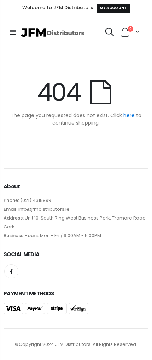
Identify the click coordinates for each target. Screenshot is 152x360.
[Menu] (13, 32)
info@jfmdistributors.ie (43, 209)
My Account (113, 8)
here (129, 115)
